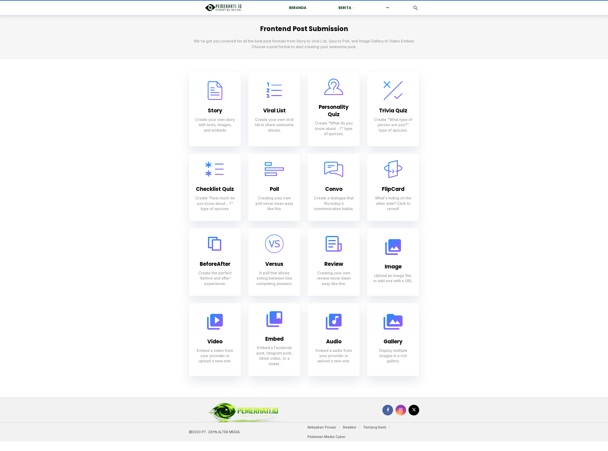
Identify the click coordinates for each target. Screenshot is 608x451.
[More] (387, 8)
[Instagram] (400, 410)
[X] (413, 410)
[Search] (415, 7)
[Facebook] (387, 410)
